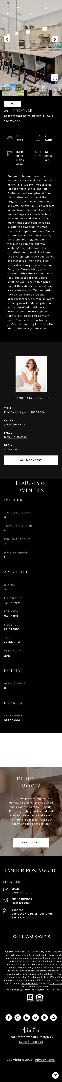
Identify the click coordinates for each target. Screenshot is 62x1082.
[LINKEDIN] (26, 1017)
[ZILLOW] (53, 1017)
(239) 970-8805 (14, 424)
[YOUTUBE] (35, 1017)
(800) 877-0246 (29, 983)
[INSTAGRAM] (17, 1017)
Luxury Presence (31, 1041)
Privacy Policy (45, 1060)
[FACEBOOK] (8, 1017)
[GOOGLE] (44, 1017)
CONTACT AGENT (31, 460)
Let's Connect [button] (31, 842)
